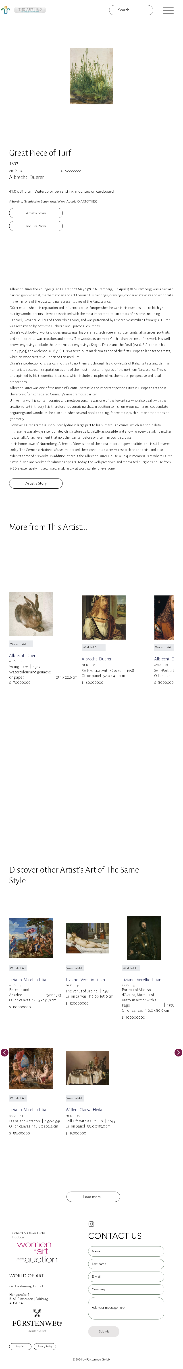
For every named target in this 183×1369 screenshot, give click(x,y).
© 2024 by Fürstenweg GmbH (91, 1359)
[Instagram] (91, 1224)
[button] (168, 10)
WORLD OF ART (26, 1275)
